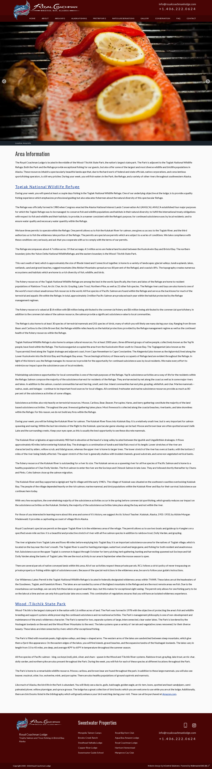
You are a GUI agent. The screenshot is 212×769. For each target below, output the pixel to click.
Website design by (164, 766)
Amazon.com (169, 694)
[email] (176, 725)
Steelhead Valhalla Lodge (90, 742)
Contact (191, 18)
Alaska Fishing (79, 18)
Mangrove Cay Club (124, 752)
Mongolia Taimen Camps (89, 732)
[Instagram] (194, 725)
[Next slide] (208, 81)
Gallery (145, 18)
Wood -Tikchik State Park (40, 603)
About (45, 18)
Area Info (60, 18)
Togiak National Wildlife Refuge (47, 186)
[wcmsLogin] (209, 766)
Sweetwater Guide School (91, 752)
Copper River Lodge (87, 747)
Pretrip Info (99, 18)
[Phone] (185, 725)
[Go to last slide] (4, 81)
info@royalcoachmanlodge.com (177, 4)
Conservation (162, 18)
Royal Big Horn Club (124, 732)
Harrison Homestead (125, 747)
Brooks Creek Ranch (88, 737)
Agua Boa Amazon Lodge (127, 737)
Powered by (194, 766)
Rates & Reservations (123, 18)
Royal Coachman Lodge (46, 10)
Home (32, 18)
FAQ (178, 18)
